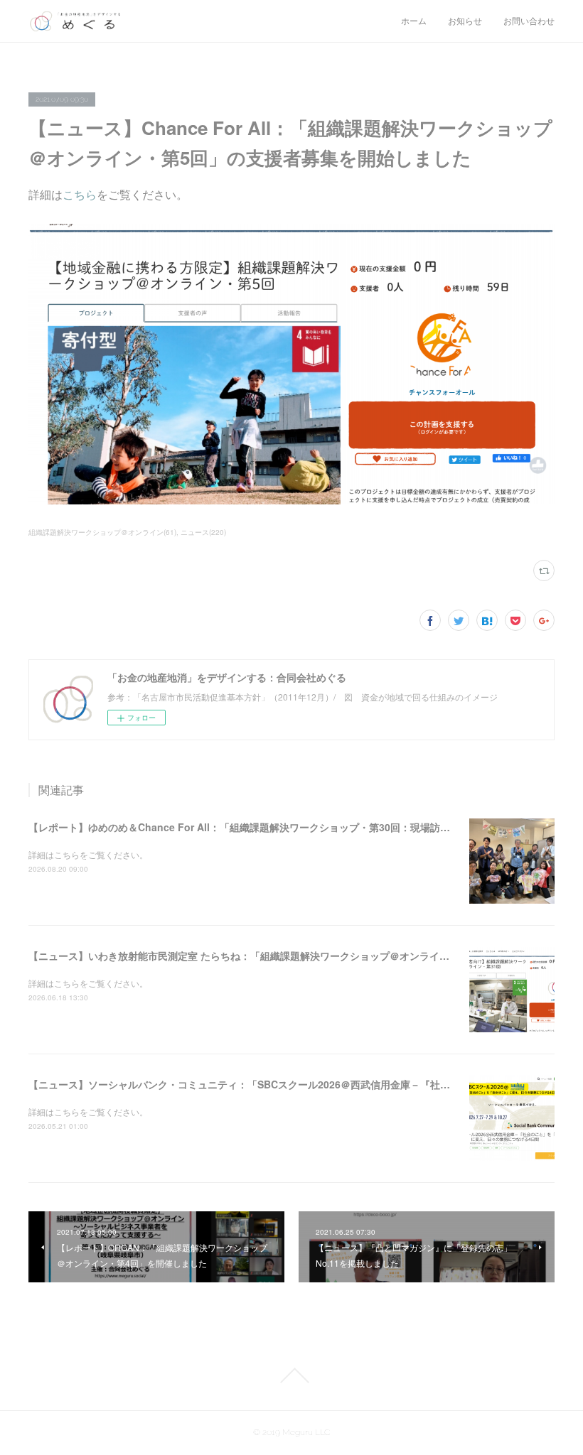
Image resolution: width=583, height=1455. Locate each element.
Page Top (291, 1375)
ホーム (414, 21)
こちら (80, 194)
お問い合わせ (529, 21)
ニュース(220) (203, 532)
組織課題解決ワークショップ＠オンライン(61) (102, 532)
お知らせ (465, 21)
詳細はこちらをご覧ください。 (88, 854)
